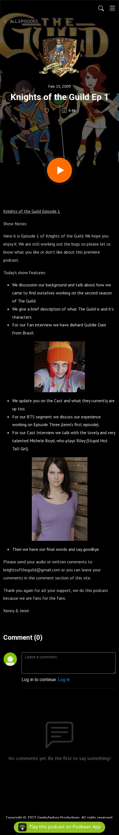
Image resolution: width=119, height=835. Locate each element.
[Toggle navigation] (112, 8)
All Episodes (23, 21)
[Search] (101, 8)
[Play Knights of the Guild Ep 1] (59, 170)
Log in (64, 679)
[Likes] (47, 111)
